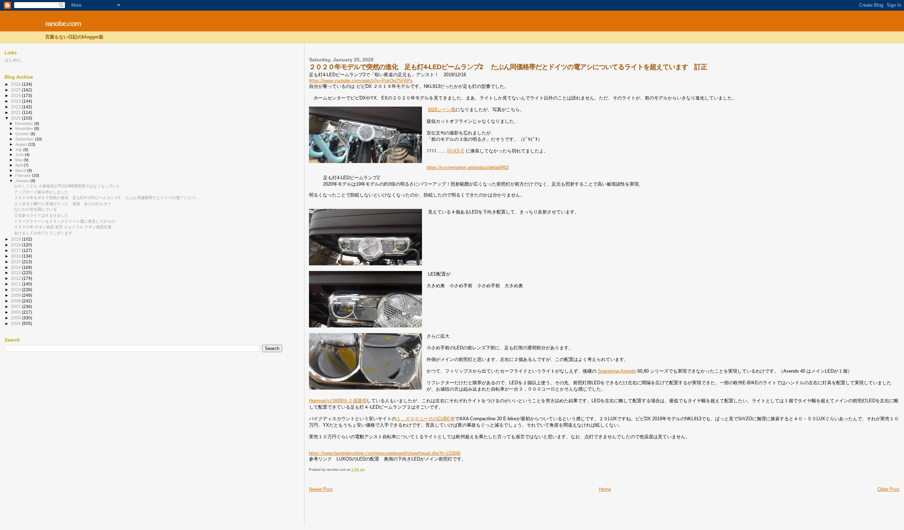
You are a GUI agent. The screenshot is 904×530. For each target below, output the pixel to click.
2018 (16, 244)
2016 (16, 256)
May (19, 160)
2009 (16, 295)
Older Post (888, 489)
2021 (16, 112)
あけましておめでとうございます (43, 233)
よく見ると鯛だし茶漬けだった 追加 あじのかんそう (62, 203)
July (19, 149)
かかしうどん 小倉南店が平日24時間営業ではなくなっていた (67, 186)
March (21, 170)
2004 (16, 323)
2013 (16, 272)
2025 (16, 90)
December (24, 123)
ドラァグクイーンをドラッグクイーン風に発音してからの (64, 221)
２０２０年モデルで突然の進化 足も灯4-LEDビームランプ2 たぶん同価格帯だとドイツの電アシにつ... (106, 197)
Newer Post (321, 489)
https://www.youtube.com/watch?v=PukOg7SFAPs (361, 80)
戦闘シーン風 (442, 109)
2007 (16, 306)
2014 (16, 267)
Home (605, 489)
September (25, 139)
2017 (16, 250)
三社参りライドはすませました (41, 215)
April (19, 165)
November (24, 128)
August (21, 144)
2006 (16, 312)
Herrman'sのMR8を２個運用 (338, 400)
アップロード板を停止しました (41, 192)
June (20, 154)
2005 (16, 317)
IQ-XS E (455, 150)
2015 (16, 261)
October (22, 134)
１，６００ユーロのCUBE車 (425, 418)
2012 (16, 278)
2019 (16, 239)
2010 (16, 289)
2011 (16, 284)
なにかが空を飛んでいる (35, 209)
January (22, 181)
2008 (16, 301)
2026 (16, 84)
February (23, 175)
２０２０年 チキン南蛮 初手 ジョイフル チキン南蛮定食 (63, 227)
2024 (16, 95)
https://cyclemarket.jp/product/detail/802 (468, 167)
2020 (16, 118)
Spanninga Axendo (617, 371)
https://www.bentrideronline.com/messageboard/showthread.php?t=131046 (384, 453)
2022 (16, 106)
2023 (16, 101)
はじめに (13, 60)
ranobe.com (63, 23)
